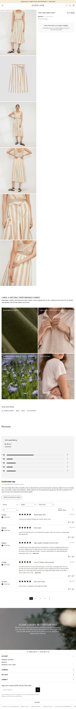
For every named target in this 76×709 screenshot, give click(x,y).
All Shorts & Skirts (8, 411)
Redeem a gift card (9, 665)
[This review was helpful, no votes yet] (68, 522)
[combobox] (10, 505)
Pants (23, 411)
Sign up (4, 662)
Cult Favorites (31, 411)
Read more (36, 553)
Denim (17, 411)
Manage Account (8, 660)
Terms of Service (36, 706)
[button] (73, 5)
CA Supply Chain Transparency (63, 706)
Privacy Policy (12, 696)
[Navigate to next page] (49, 598)
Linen (46, 19)
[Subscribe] (38, 689)
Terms (20, 696)
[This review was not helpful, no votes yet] (72, 522)
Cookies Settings (47, 706)
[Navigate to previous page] (26, 598)
